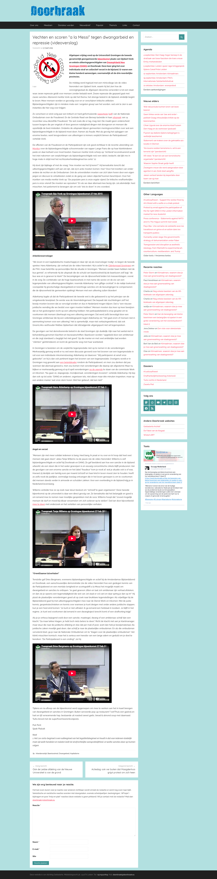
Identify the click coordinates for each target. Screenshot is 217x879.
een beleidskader (68, 362)
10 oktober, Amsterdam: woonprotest (160, 85)
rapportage (102, 114)
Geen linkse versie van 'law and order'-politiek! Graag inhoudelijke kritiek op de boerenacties (161, 117)
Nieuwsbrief (85, 25)
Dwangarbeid (64, 753)
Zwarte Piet (149, 384)
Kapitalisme (74, 753)
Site (34, 856)
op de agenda (96, 369)
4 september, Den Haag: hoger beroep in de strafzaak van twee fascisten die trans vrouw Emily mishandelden (163, 58)
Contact (136, 25)
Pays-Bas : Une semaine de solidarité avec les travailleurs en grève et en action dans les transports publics (164, 229)
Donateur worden (66, 25)
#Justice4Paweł (151, 371)
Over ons (34, 25)
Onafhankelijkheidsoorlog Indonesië (160, 376)
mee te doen (39, 504)
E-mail (36, 849)
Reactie (37, 805)
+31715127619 (102, 875)
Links (125, 25)
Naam (36, 842)
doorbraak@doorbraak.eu (44, 800)
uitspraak (117, 117)
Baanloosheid (53, 753)
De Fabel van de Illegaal (154, 430)
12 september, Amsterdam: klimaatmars (161, 73)
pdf (110, 114)
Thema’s (113, 25)
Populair (99, 25)
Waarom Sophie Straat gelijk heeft (159, 163)
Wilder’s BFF (149, 435)
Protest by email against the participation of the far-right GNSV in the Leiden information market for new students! (163, 210)
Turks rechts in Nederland (155, 380)
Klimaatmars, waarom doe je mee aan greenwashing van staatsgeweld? (162, 283)
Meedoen (48, 25)
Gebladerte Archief (152, 426)
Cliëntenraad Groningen (119, 265)
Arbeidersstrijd (41, 753)
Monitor (36, 148)
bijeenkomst (104, 59)
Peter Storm (149, 272)
